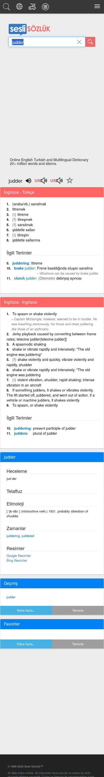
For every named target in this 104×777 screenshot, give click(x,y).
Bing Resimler (17, 560)
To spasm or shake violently (34, 313)
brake (24, 268)
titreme (23, 214)
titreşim (23, 234)
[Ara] (90, 42)
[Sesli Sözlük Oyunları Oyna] (33, 8)
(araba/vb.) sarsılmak (29, 203)
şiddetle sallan (23, 229)
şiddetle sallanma (26, 239)
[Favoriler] (68, 183)
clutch (25, 278)
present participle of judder (54, 428)
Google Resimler (19, 555)
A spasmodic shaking (29, 344)
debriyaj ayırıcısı (69, 278)
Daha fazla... (26, 610)
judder (11, 597)
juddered (28, 535)
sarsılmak (25, 224)
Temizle (78, 610)
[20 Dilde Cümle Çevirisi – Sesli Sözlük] (20, 8)
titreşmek (25, 219)
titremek (18, 209)
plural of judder (45, 433)
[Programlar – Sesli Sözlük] (46, 8)
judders (20, 433)
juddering (20, 263)
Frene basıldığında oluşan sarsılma (65, 268)
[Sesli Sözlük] (7, 8)
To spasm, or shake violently (35, 405)
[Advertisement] (52, 103)
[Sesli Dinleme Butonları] (41, 182)
